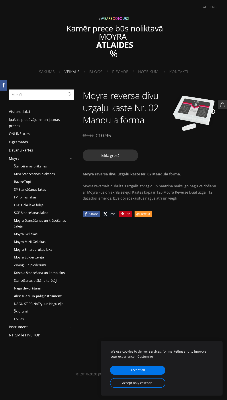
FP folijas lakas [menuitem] (25, 197)
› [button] (71, 158)
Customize (145, 356)
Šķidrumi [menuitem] (21, 311)
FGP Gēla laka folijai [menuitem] (29, 205)
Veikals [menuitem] (72, 71)
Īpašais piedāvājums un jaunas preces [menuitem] (34, 122)
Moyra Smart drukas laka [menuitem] (33, 249)
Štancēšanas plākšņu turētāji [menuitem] (35, 280)
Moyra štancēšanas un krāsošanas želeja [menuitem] (40, 223)
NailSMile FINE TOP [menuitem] (24, 335)
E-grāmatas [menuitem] (18, 142)
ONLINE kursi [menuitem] (20, 133)
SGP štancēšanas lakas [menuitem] (31, 212)
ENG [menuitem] (213, 7)
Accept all (138, 370)
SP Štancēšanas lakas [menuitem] (30, 189)
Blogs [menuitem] (95, 71)
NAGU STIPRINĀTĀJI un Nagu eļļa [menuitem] (38, 303)
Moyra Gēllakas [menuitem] (25, 234)
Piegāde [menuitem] (120, 71)
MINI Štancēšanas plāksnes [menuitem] (34, 174)
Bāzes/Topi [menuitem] (22, 181)
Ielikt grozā (110, 155)
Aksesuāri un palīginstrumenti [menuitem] (38, 296)
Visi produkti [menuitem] (19, 111)
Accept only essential (137, 383)
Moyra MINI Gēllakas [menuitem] (29, 241)
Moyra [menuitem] (14, 158)
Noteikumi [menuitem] (149, 71)
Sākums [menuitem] (47, 71)
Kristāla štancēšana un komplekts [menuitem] (39, 272)
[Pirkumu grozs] (222, 104)
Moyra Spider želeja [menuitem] (29, 257)
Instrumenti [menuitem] (19, 326)
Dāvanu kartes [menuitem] (21, 150)
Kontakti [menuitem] (178, 71)
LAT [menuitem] (204, 7)
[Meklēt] (70, 94)
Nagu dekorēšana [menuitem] (27, 288)
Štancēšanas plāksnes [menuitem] (30, 166)
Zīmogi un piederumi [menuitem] (30, 265)
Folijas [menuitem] (19, 319)
